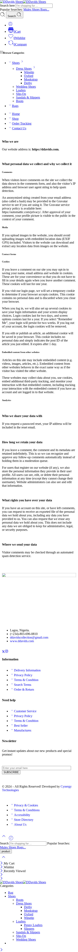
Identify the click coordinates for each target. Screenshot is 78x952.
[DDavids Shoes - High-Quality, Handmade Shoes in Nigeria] (23, 1)
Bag (10, 892)
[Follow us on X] (3, 652)
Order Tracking (21, 123)
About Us (20, 824)
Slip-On (21, 94)
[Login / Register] (10, 25)
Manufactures (22, 730)
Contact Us (19, 128)
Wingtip (29, 72)
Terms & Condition (26, 680)
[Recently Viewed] (11, 839)
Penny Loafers (33, 925)
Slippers (29, 928)
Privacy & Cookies (26, 805)
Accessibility (22, 815)
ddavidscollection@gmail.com (29, 637)
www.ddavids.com (22, 641)
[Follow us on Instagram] (6, 652)
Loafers (21, 90)
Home (16, 114)
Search (12, 16)
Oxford (28, 76)
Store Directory (23, 819)
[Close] (2, 863)
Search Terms (22, 684)
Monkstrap (31, 79)
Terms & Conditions (27, 810)
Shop (15, 118)
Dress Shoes (24, 68)
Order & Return (24, 689)
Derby (28, 83)
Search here (8, 5)
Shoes (36, 9)
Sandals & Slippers (28, 97)
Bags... (44, 9)
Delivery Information (27, 670)
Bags (15, 106)
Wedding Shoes (26, 86)
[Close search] (3, 859)
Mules (27, 9)
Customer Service (25, 711)
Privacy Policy (23, 675)
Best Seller (21, 725)
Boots (19, 101)
